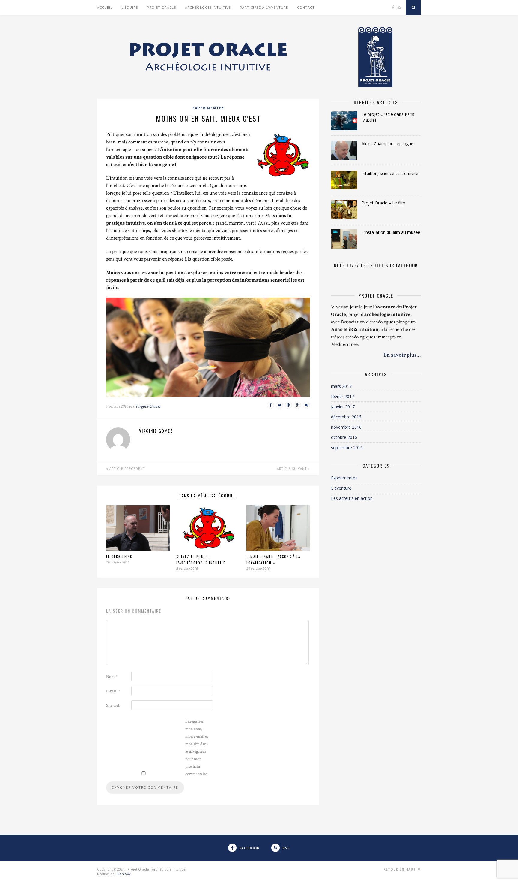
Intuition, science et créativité (390, 173)
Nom (111, 676)
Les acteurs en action (352, 498)
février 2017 (342, 396)
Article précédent (126, 469)
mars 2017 (341, 386)
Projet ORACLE (161, 7)
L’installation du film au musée (391, 232)
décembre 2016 (346, 417)
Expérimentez (208, 107)
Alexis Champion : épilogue (387, 143)
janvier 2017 (343, 406)
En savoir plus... (402, 355)
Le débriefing (119, 556)
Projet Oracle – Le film (383, 203)
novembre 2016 (346, 427)
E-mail (113, 691)
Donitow (124, 873)
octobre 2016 (344, 437)
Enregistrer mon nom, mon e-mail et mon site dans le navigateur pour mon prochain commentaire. (196, 748)
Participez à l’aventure (264, 7)
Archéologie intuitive (208, 7)
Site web (113, 705)
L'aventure (341, 488)
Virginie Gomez (148, 406)
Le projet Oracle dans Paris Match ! (388, 117)
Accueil (104, 7)
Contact (306, 7)
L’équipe (129, 7)
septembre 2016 (347, 447)
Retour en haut (400, 869)
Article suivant (292, 469)
